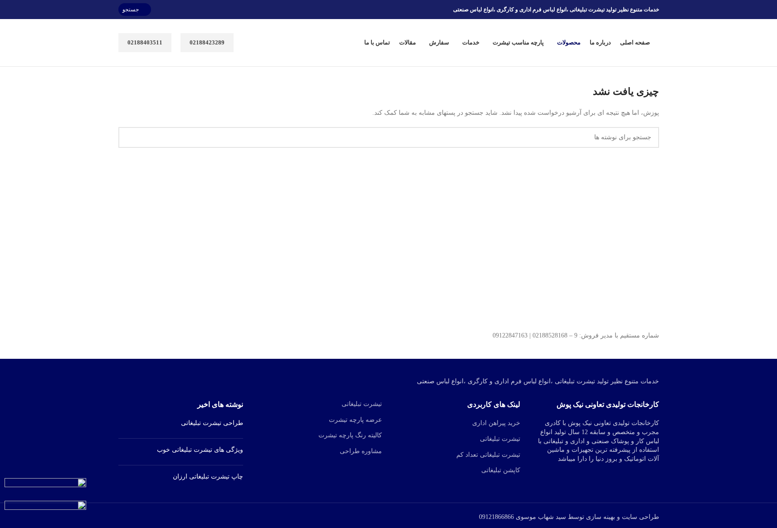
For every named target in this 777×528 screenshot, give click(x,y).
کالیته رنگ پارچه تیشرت (350, 435)
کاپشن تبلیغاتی (500, 470)
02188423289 (207, 42)
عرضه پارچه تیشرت (355, 419)
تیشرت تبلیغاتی (500, 438)
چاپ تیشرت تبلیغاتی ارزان (208, 476)
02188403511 (144, 42)
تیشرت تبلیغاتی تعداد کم (488, 454)
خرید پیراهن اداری (496, 423)
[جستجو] (128, 137)
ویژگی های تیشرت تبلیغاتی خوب (200, 449)
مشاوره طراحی (361, 451)
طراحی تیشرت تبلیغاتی (212, 423)
